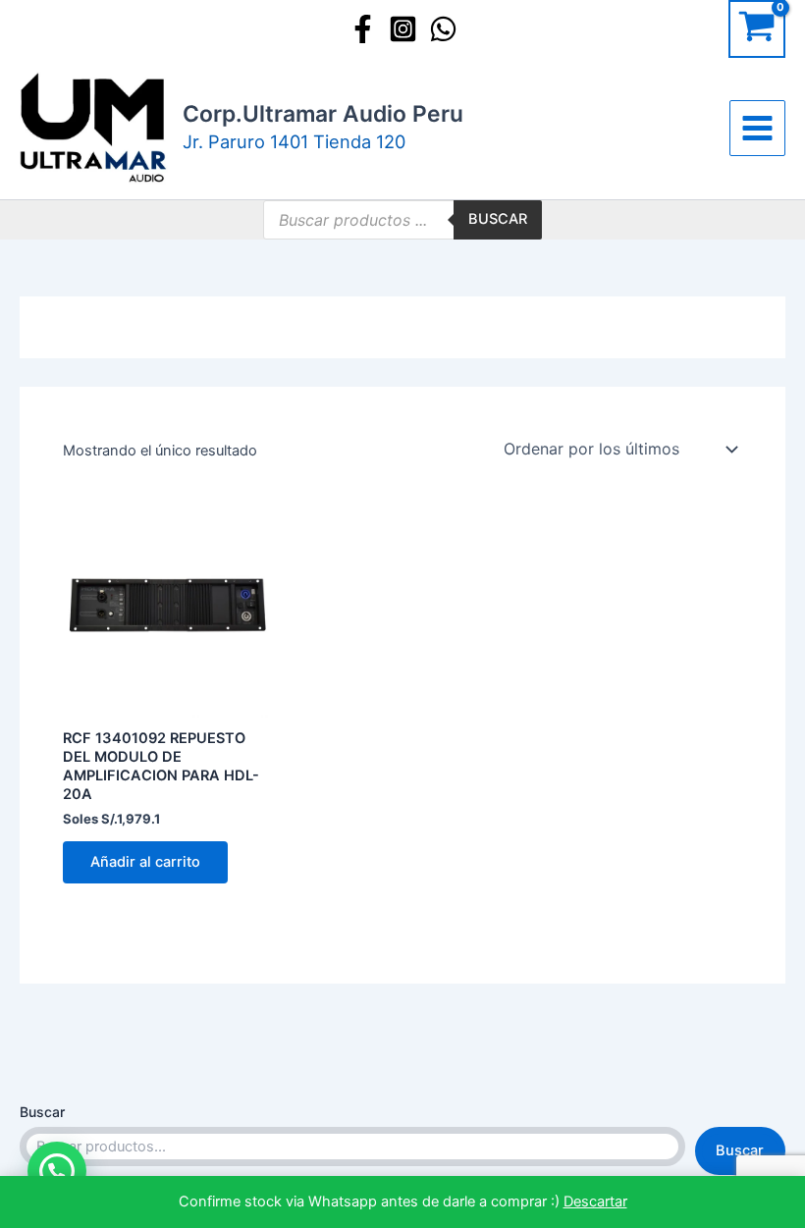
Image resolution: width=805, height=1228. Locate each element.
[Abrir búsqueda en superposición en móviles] (402, 220)
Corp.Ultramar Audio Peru (323, 114)
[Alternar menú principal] (757, 128)
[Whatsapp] (443, 29)
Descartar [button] (595, 1201)
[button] (56, 1171)
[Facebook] (363, 29)
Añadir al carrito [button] (145, 862)
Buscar (42, 1111)
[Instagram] (403, 29)
